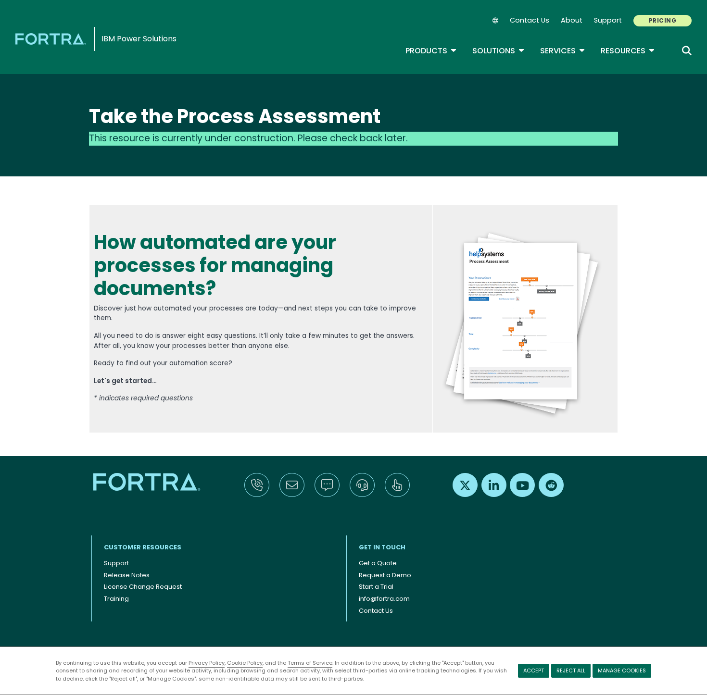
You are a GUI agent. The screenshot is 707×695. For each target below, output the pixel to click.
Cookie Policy (245, 663)
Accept (533, 670)
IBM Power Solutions (139, 38)
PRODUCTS (431, 50)
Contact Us (529, 20)
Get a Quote (378, 563)
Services (562, 50)
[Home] (52, 38)
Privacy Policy (207, 663)
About (571, 20)
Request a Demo (385, 575)
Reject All (570, 670)
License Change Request (143, 586)
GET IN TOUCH (382, 547)
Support (608, 20)
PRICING (662, 20)
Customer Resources (142, 547)
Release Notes (127, 575)
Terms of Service (310, 663)
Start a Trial (376, 586)
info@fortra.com (384, 598)
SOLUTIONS (498, 50)
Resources (628, 50)
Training (116, 598)
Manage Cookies (622, 670)
